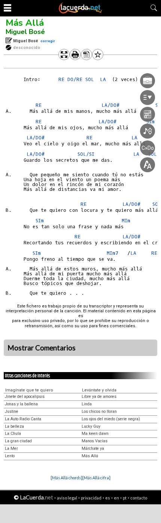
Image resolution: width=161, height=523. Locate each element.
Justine (11, 411)
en (116, 497)
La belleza (14, 426)
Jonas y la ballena (21, 404)
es (107, 497)
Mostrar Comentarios (41, 348)
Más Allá (25, 23)
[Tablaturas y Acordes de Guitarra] (80, 12)
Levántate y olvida (99, 390)
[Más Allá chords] (66, 477)
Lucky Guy (91, 426)
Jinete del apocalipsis (25, 396)
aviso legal (67, 497)
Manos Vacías (94, 441)
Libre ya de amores (99, 396)
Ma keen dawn (95, 433)
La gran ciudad (18, 441)
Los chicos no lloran (99, 411)
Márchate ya (93, 448)
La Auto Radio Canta (23, 419)
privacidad (91, 497)
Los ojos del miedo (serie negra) (111, 419)
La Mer (11, 448)
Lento (10, 456)
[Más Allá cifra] (96, 477)
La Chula (13, 433)
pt (125, 497)
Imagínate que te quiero (29, 390)
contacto (138, 497)
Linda (87, 404)
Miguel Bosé (25, 31)
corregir (47, 41)
